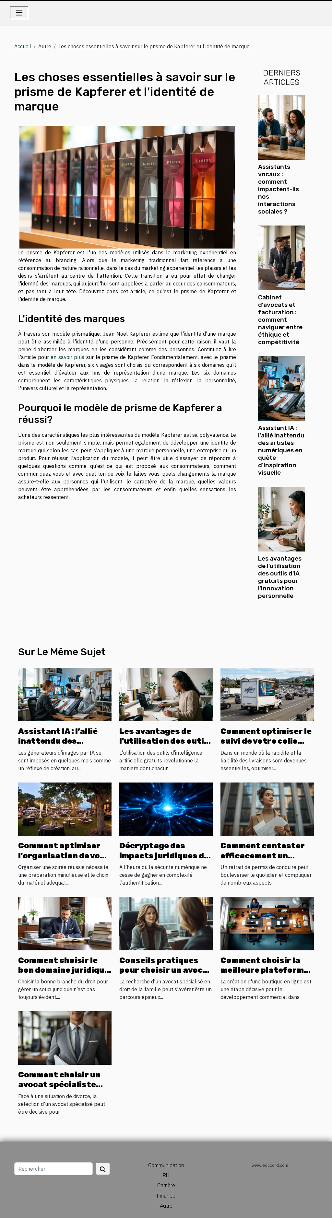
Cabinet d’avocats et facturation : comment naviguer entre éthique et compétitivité (280, 320)
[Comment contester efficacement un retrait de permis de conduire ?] (267, 808)
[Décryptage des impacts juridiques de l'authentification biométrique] (166, 808)
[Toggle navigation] (19, 12)
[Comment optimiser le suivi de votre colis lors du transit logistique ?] (267, 694)
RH (166, 1175)
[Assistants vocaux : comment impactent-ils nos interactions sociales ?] (281, 126)
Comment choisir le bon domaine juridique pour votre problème (63, 970)
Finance (166, 1196)
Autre (44, 46)
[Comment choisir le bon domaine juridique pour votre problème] (65, 923)
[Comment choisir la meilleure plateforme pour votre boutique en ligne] (267, 923)
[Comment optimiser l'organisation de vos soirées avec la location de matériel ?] (65, 808)
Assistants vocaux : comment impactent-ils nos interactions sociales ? (278, 189)
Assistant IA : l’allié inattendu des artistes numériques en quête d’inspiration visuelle (281, 450)
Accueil (22, 46)
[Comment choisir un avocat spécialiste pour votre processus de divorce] (65, 1037)
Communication (166, 1165)
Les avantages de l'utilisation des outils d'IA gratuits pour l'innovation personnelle (280, 577)
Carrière (166, 1185)
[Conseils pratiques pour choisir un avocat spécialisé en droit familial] (166, 923)
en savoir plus (67, 357)
